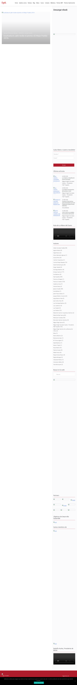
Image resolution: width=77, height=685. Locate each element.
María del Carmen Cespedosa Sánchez (62, 409)
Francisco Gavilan (57, 378)
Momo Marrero (57, 432)
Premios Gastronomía (69, 3)
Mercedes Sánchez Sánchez (60, 416)
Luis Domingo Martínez (59, 399)
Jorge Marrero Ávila (57, 394)
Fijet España (56, 373)
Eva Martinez (56, 370)
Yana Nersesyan (57, 460)
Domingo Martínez (57, 366)
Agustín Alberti (56, 346)
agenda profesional (8, 33)
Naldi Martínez (56, 439)
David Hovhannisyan (58, 361)
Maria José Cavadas (58, 414)
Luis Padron (56, 406)
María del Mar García (58, 411)
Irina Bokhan (56, 387)
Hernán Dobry (56, 382)
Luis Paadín (56, 404)
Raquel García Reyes (58, 451)
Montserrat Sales (57, 434)
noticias (15, 33)
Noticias (30, 3)
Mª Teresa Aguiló (57, 436)
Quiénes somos (23, 3)
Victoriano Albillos (57, 458)
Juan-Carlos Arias (57, 397)
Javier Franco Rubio (58, 390)
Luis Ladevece (56, 402)
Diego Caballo (56, 363)
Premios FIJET (60, 3)
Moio (54, 429)
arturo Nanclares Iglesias (59, 351)
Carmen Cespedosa (58, 356)
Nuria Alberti (56, 444)
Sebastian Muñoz (57, 456)
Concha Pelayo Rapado (59, 358)
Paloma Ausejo (57, 446)
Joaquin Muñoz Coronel (59, 392)
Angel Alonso (56, 349)
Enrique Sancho (57, 368)
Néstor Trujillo (56, 441)
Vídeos (37, 3)
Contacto (47, 3)
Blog (34, 3)
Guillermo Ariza (57, 380)
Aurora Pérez (56, 354)
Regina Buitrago (57, 453)
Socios (42, 3)
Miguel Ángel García (58, 418)
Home (16, 3)
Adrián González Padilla (59, 344)
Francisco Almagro (57, 375)
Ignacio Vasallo (57, 385)
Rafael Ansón (56, 448)
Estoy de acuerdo (39, 682)
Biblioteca (53, 3)
